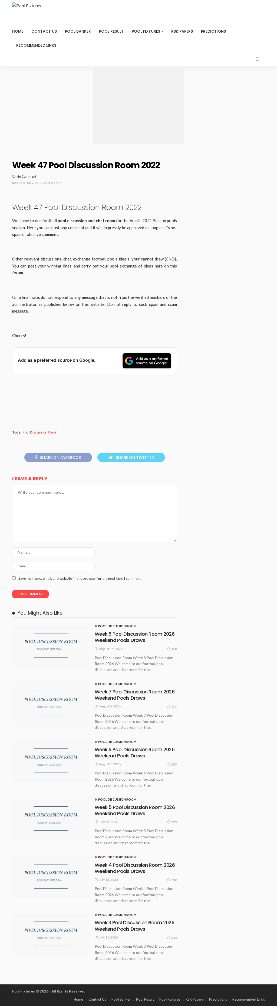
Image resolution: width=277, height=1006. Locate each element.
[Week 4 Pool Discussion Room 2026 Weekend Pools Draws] (50, 877)
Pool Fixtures (146, 31)
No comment (26, 176)
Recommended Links (36, 45)
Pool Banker (78, 31)
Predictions (213, 31)
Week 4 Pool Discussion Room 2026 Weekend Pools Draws (135, 868)
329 (174, 822)
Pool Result (111, 31)
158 (174, 649)
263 (174, 764)
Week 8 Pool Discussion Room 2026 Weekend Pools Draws (134, 637)
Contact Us (44, 31)
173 (174, 706)
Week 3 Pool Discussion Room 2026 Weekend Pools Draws (134, 925)
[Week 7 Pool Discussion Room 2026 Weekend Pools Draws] (50, 704)
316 (174, 938)
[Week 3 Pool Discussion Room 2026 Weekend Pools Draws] (50, 934)
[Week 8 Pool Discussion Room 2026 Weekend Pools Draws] (50, 646)
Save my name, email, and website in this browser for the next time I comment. (79, 578)
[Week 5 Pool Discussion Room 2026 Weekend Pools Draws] (50, 819)
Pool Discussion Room (40, 432)
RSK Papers (182, 31)
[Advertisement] (138, 106)
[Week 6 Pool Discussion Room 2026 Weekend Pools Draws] (50, 761)
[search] (258, 59)
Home (17, 31)
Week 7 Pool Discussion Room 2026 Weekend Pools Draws (134, 694)
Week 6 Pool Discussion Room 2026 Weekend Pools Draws (134, 752)
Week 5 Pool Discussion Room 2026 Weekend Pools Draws (135, 810)
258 (174, 880)
